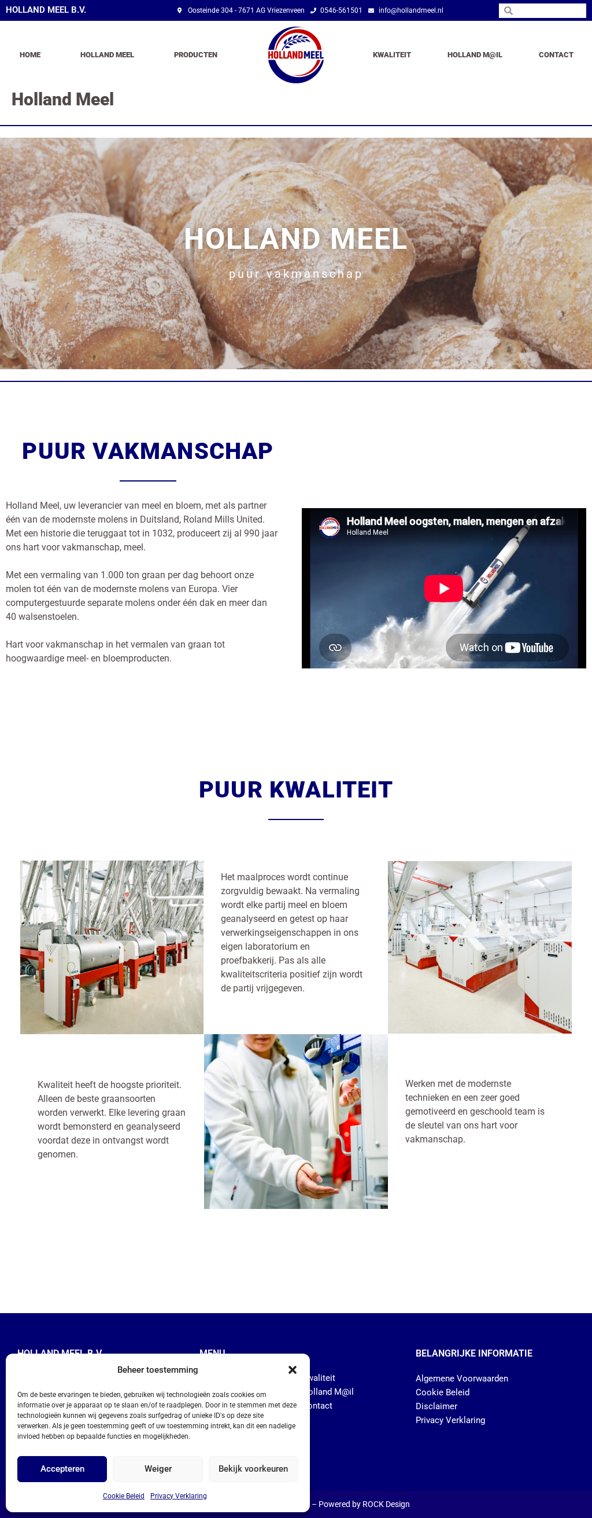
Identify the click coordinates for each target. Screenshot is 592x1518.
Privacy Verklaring (178, 1496)
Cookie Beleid (124, 1496)
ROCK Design (386, 1504)
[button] (292, 1370)
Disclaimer (436, 1406)
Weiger (158, 1469)
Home (30, 54)
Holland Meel (107, 54)
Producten (195, 54)
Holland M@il (474, 54)
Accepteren (62, 1469)
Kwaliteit (392, 54)
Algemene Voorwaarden (462, 1378)
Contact (556, 54)
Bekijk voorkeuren (253, 1469)
